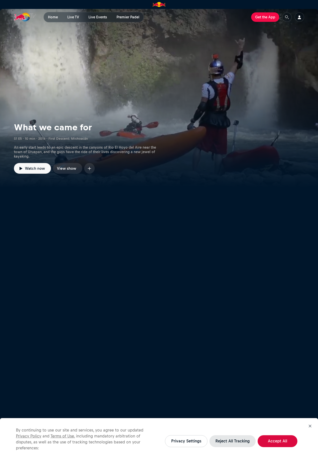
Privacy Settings (186, 441)
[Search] (287, 17)
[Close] (310, 426)
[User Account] (299, 17)
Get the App (265, 17)
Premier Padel (128, 17)
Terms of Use (62, 436)
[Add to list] (89, 168)
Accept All (277, 441)
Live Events (97, 17)
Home (53, 17)
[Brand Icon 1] (159, 4)
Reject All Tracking (232, 441)
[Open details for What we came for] (159, 98)
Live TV (73, 17)
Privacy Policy (28, 436)
